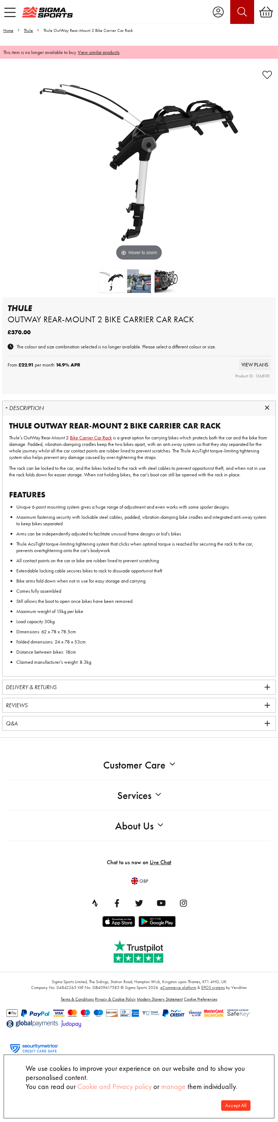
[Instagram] (183, 903)
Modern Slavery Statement (160, 999)
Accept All (236, 1105)
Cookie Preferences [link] (200, 999)
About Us (134, 826)
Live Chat (160, 862)
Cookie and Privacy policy (114, 1086)
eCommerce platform (178, 987)
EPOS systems (213, 987)
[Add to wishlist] (267, 75)
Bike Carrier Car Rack (91, 437)
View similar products (98, 52)
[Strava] (95, 903)
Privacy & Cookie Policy (115, 999)
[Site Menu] (10, 12)
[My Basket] (266, 12)
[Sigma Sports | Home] (47, 12)
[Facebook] (117, 903)
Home (8, 30)
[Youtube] (161, 903)
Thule (28, 30)
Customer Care (134, 765)
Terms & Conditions (77, 999)
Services (134, 795)
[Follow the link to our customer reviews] (143, 950)
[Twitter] (139, 903)
